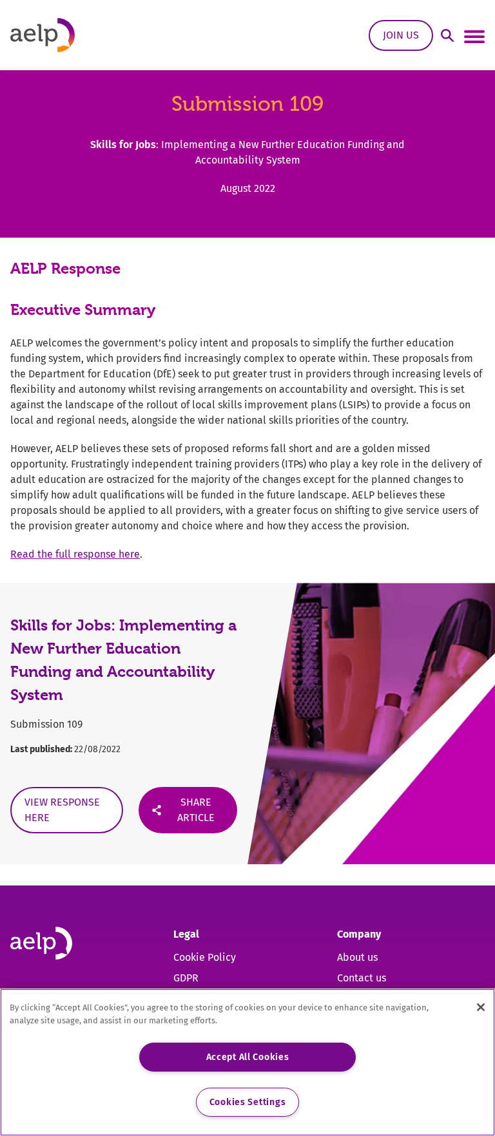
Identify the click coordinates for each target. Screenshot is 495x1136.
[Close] (481, 1007)
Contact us (361, 978)
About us (357, 957)
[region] (247, 1062)
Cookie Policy (204, 957)
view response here (62, 810)
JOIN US (401, 35)
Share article (196, 810)
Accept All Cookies (247, 1057)
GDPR (186, 978)
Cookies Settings (247, 1102)
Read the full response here (75, 554)
